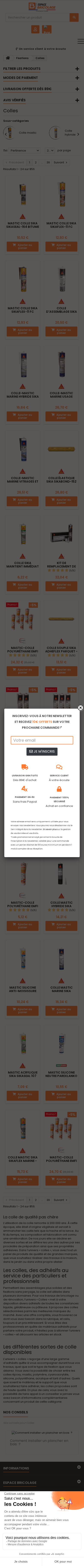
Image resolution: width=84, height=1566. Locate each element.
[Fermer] (81, 708)
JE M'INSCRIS (44, 751)
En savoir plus (50, 829)
